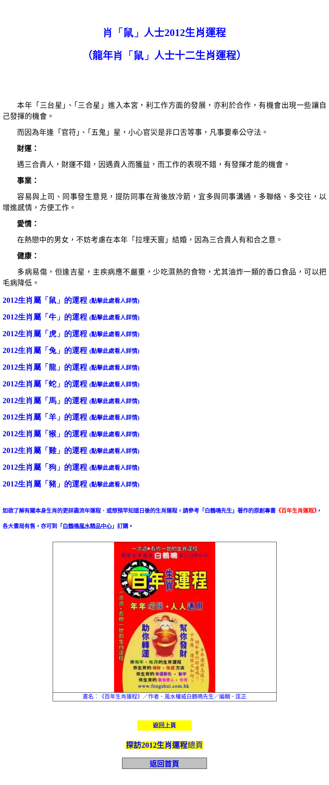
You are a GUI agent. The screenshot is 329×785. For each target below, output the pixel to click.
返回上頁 (164, 725)
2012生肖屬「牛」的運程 (45, 317)
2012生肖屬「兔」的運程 (45, 350)
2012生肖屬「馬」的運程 (45, 400)
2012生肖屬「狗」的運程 (45, 467)
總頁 (164, 745)
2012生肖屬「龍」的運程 (45, 367)
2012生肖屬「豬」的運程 (45, 484)
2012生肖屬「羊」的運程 (45, 417)
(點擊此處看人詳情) (114, 301)
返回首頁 (164, 764)
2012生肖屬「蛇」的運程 (45, 384)
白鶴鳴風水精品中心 (87, 526)
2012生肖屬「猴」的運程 (45, 433)
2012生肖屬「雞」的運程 (45, 450)
